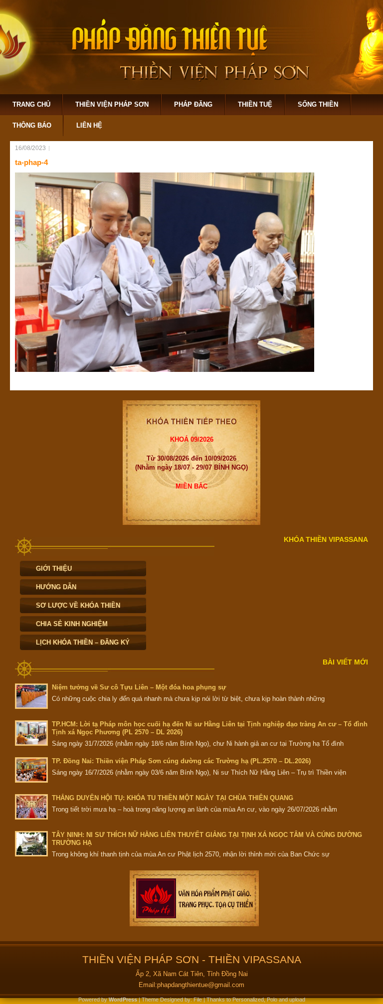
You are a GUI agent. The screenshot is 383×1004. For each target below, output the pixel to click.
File (197, 1000)
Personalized (248, 1000)
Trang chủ (31, 104)
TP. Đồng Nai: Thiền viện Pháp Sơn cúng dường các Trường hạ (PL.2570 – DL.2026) (181, 761)
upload (297, 1000)
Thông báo (31, 125)
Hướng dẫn (56, 587)
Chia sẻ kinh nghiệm (72, 624)
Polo (272, 1000)
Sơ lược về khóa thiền (78, 605)
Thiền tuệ (255, 104)
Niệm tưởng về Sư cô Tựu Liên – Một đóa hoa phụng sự (139, 687)
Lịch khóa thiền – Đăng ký (83, 642)
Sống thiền (318, 104)
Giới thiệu (54, 568)
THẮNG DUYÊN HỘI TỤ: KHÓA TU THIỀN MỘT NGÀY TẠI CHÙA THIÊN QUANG (172, 798)
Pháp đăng (193, 104)
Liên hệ (89, 125)
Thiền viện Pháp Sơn (112, 104)
